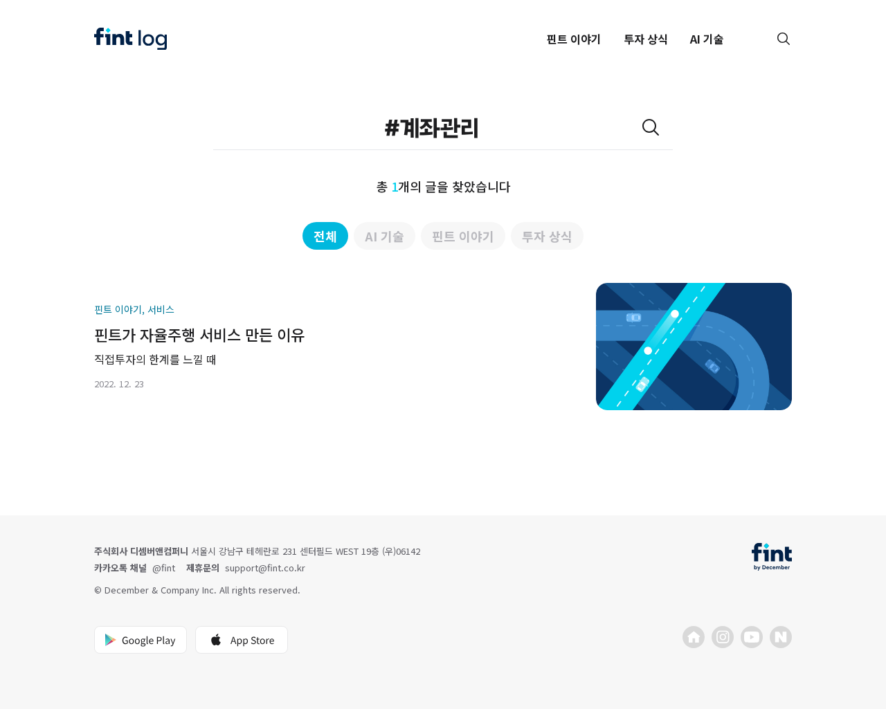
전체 (325, 236)
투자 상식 (646, 38)
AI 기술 (707, 38)
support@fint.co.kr (265, 567)
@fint (163, 567)
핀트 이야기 (574, 38)
